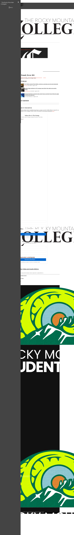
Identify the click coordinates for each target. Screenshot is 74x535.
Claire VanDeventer (27, 91)
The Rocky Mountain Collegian (7, 3)
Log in (42, 512)
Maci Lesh (25, 85)
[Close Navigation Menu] (18, 2)
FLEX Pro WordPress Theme (32, 512)
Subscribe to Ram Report (30, 259)
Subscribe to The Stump (30, 234)
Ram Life (11, 7)
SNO (40, 512)
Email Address (21, 119)
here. (53, 111)
